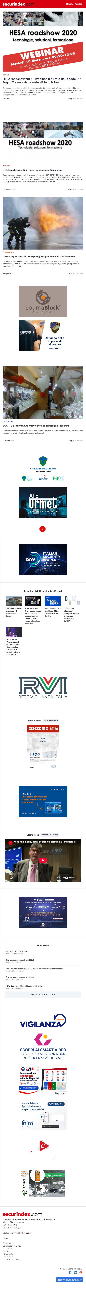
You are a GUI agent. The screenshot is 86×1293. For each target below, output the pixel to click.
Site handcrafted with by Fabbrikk (17, 1233)
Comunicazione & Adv (12, 1246)
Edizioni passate (51, 721)
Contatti (6, 1251)
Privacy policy (8, 1254)
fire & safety (8, 252)
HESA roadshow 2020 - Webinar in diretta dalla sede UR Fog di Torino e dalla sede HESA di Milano (42, 80)
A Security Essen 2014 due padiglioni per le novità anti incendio (39, 256)
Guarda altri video (50, 835)
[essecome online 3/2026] (43, 770)
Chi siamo (7, 1243)
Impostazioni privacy (11, 1259)
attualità (7, 75)
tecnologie (8, 421)
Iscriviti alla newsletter (43, 995)
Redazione (7, 1249)
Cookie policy (8, 1257)
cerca (79, 4)
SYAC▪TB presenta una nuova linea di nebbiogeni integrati (36, 425)
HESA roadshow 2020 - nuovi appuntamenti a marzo (32, 170)
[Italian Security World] (43, 574)
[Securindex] (18, 4)
